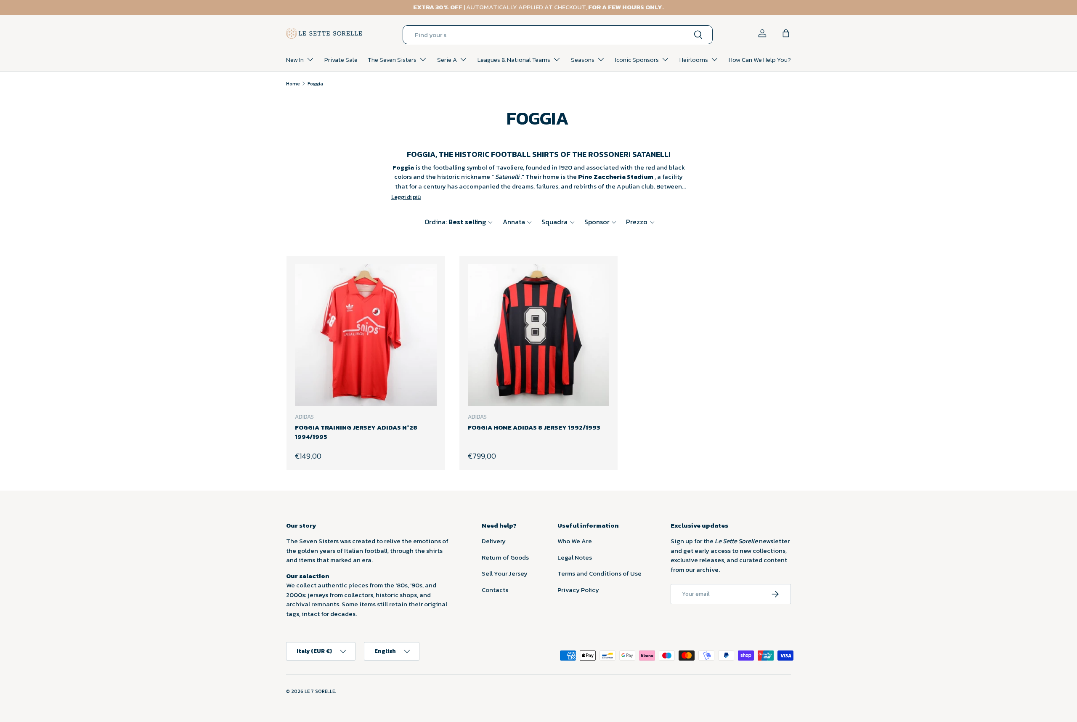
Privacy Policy (578, 590)
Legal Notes (574, 557)
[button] (786, 33)
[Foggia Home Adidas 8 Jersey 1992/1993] (539, 335)
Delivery (494, 541)
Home (293, 83)
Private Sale (341, 59)
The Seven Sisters (392, 59)
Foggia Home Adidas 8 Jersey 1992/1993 (534, 427)
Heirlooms (693, 59)
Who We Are (574, 541)
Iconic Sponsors (637, 59)
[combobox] (557, 35)
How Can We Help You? (760, 59)
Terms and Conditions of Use (599, 573)
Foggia (315, 83)
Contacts (495, 590)
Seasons (582, 59)
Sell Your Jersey (505, 573)
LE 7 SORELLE (320, 691)
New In (295, 59)
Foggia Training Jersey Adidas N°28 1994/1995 (356, 432)
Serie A (447, 59)
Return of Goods (505, 557)
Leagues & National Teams (513, 59)
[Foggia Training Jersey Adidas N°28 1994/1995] (366, 335)
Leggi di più (406, 197)
